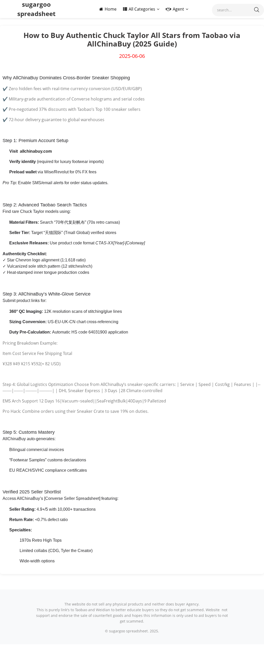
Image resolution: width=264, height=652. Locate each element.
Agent (178, 9)
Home (111, 9)
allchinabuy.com (36, 151)
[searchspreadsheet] (256, 10)
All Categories (142, 9)
